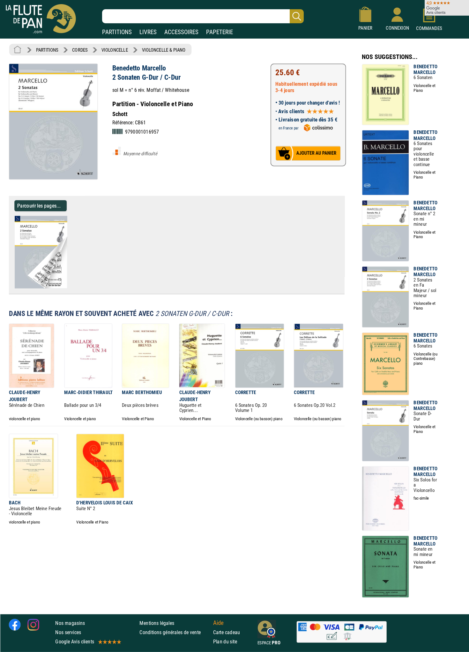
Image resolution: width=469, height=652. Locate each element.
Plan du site (225, 642)
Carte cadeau (226, 632)
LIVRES (148, 32)
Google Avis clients (74, 642)
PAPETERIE (219, 32)
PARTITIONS (117, 32)
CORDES (79, 50)
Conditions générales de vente (174, 632)
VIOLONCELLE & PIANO (164, 50)
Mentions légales (156, 623)
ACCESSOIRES (181, 32)
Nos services (68, 632)
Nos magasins (70, 623)
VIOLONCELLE (114, 50)
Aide (218, 622)
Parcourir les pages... (39, 205)
